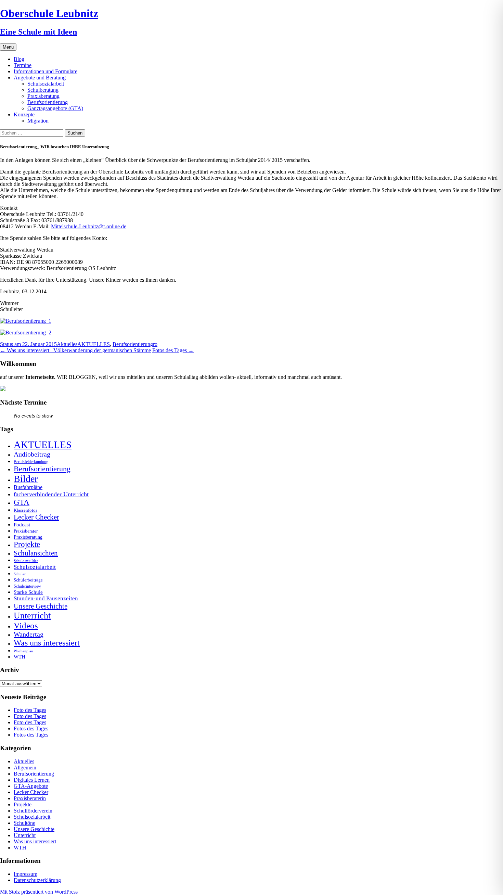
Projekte (27, 544)
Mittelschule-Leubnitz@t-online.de (88, 226)
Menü (8, 47)
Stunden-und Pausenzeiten (46, 598)
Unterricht (32, 616)
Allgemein (25, 767)
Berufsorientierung (47, 102)
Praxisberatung (43, 96)
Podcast (22, 524)
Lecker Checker (36, 517)
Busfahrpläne (28, 487)
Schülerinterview (27, 586)
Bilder (26, 478)
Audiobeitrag (32, 454)
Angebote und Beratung (40, 77)
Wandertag (28, 634)
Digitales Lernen (32, 780)
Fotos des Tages (173, 350)
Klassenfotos (25, 510)
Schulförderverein (33, 811)
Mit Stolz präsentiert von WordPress (39, 892)
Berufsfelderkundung (31, 461)
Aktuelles (67, 344)
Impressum (25, 874)
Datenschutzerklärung (37, 880)
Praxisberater (26, 531)
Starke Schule (28, 592)
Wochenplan (23, 651)
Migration (38, 121)
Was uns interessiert (47, 642)
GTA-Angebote (31, 786)
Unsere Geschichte (40, 606)
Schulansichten (36, 553)
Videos (26, 625)
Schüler (20, 574)
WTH (19, 657)
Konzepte (24, 114)
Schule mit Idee (26, 561)
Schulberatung (43, 90)
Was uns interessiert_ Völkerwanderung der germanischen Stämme (75, 350)
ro (155, 344)
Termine (22, 65)
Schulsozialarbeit (45, 84)
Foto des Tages (30, 710)
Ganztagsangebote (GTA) (55, 108)
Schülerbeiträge (28, 580)
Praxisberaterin (30, 798)
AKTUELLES (93, 344)
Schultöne (24, 823)
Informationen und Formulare (45, 71)
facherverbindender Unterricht (51, 494)
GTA (21, 502)
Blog (19, 59)
